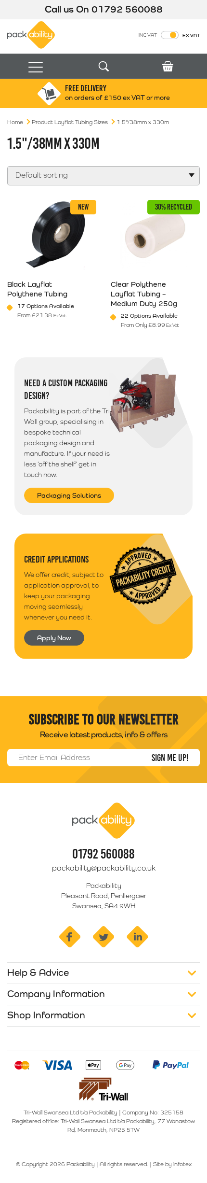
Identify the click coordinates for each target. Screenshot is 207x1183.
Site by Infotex (172, 1164)
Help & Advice (38, 972)
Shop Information (46, 1015)
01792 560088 (127, 9)
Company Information (56, 994)
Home (15, 122)
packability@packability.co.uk (103, 868)
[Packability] (31, 34)
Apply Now (54, 638)
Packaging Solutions (69, 495)
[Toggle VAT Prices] (170, 35)
